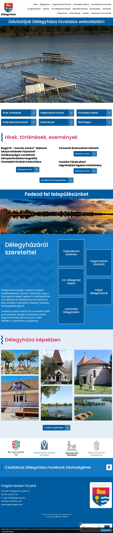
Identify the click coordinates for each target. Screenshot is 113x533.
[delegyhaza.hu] (8, 3)
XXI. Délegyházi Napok (61, 9)
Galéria (46, 9)
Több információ (8, 531)
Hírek (35, 4)
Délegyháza (45, 4)
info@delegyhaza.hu (16, 498)
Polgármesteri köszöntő (99, 262)
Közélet (86, 13)
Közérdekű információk (101, 4)
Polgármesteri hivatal (61, 4)
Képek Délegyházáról (99, 291)
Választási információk (101, 13)
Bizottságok (95, 9)
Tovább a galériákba (53, 427)
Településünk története (71, 252)
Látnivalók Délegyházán (71, 310)
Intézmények (74, 13)
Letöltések (107, 9)
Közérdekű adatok (81, 4)
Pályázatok (62, 13)
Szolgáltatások (34, 9)
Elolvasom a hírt (25, 169)
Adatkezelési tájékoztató (12, 504)
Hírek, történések (12, 112)
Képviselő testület (80, 9)
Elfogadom (106, 530)
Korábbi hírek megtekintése (53, 180)
